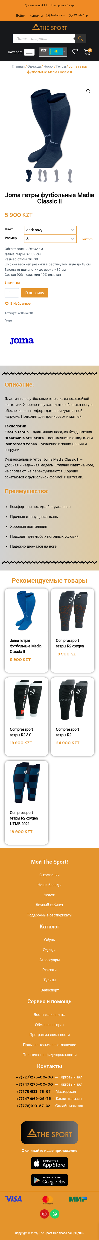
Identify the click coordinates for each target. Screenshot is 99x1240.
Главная (18, 66)
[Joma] (22, 341)
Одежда (34, 66)
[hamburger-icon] (29, 52)
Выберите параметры (72, 667)
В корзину (34, 293)
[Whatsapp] (54, 1214)
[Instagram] (44, 1214)
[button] (88, 91)
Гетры (61, 66)
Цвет (9, 229)
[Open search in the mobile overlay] (49, 38)
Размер (11, 238)
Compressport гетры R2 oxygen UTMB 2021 (24, 818)
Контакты (36, 16)
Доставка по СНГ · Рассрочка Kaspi (50, 5)
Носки (48, 66)
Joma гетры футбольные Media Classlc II (25, 646)
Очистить (87, 239)
